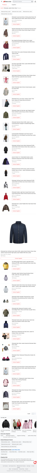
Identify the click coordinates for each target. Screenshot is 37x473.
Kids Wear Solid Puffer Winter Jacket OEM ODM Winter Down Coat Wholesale (23, 64)
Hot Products (5, 465)
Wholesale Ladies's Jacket (17, 444)
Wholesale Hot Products (21, 465)
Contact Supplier (16, 24)
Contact (26, 468)
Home (2, 435)
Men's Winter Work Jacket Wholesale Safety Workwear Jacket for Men (23, 52)
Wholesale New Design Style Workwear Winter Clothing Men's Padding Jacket (23, 390)
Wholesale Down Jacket (27, 11)
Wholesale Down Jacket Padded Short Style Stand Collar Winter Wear (24, 204)
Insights (18, 467)
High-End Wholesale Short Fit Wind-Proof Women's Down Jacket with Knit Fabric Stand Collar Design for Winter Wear (24, 29)
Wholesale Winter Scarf (27, 441)
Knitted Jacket (4, 454)
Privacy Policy (21, 468)
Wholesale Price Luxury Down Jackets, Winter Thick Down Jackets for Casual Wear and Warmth (23, 99)
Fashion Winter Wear (13, 451)
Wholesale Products (10, 435)
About (10, 468)
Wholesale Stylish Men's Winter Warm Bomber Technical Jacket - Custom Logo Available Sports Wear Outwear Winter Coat (24, 285)
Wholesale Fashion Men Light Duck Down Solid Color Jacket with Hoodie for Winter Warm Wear (23, 320)
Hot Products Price (12, 465)
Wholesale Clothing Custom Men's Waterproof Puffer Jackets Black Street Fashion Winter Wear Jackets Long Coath (24, 146)
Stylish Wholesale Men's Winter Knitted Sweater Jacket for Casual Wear (23, 87)
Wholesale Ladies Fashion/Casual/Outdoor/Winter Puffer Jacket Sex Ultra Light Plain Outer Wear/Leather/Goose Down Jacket (22, 274)
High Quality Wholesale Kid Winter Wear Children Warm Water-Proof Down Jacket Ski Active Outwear (24, 76)
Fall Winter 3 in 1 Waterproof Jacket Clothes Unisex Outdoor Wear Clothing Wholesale (23, 379)
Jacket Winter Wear (32, 435)
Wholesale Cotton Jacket (16, 11)
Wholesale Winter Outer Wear (6, 13)
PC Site (32, 465)
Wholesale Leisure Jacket (16, 441)
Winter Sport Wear (30, 451)
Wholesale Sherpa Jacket (5, 11)
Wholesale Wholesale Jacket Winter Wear (8, 446)
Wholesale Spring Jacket (5, 444)
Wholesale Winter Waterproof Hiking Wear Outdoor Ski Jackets (23, 355)
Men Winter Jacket (22, 451)
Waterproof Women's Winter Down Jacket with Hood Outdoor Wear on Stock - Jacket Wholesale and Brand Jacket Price (23, 169)
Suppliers (14, 4)
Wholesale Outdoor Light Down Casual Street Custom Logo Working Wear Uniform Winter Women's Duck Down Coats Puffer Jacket (24, 192)
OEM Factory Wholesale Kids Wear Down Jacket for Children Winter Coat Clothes (23, 332)
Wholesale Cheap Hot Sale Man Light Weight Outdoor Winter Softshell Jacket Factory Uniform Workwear (23, 111)
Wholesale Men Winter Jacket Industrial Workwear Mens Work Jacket (24, 344)
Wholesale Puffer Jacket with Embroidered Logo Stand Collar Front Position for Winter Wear (23, 402)
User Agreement (15, 468)
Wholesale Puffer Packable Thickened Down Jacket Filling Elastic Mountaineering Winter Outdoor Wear (23, 297)
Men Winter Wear (4, 451)
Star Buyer (28, 465)
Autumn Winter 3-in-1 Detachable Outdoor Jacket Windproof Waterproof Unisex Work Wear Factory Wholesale (22, 157)
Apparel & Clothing (21, 435)
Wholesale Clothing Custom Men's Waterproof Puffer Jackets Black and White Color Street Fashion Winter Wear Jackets (23, 181)
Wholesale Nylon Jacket (5, 441)
